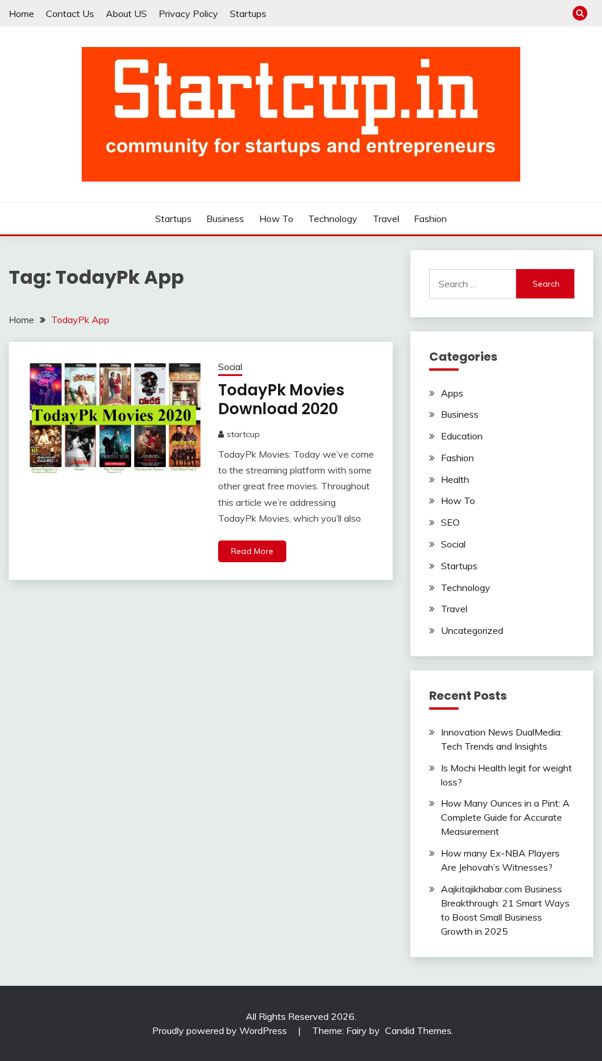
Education (462, 436)
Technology (332, 218)
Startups (248, 13)
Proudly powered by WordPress (220, 1030)
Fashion (430, 218)
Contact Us (70, 13)
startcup (243, 434)
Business (225, 218)
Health (455, 479)
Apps (452, 393)
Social (230, 366)
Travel (386, 218)
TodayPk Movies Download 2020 (281, 400)
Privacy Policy (188, 13)
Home (21, 13)
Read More (252, 551)
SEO (450, 522)
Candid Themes (418, 1030)
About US (126, 13)
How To (276, 218)
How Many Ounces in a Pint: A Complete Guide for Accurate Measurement (505, 817)
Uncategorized (472, 630)
